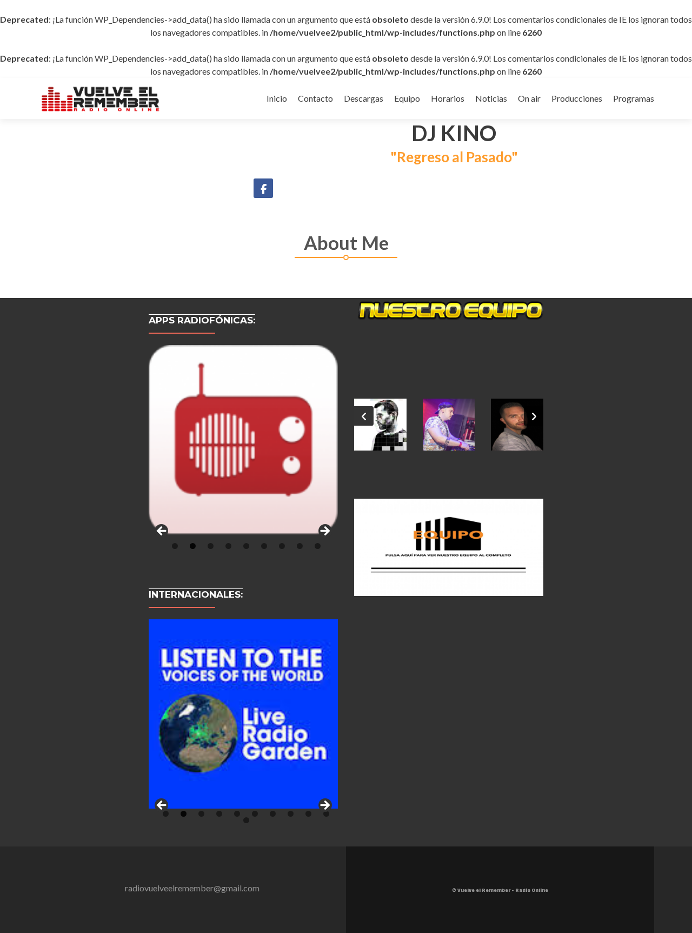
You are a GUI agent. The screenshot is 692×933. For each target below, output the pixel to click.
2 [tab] (193, 546)
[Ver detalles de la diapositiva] (243, 439)
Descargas (363, 98)
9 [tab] (318, 546)
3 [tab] (211, 546)
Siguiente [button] (324, 532)
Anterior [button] (162, 532)
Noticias (491, 98)
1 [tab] (175, 546)
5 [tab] (246, 546)
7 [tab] (282, 546)
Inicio (277, 98)
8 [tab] (300, 546)
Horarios (447, 98)
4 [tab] (228, 546)
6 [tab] (264, 546)
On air (529, 98)
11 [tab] (246, 820)
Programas (633, 98)
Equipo (407, 98)
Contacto (315, 98)
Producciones (576, 98)
